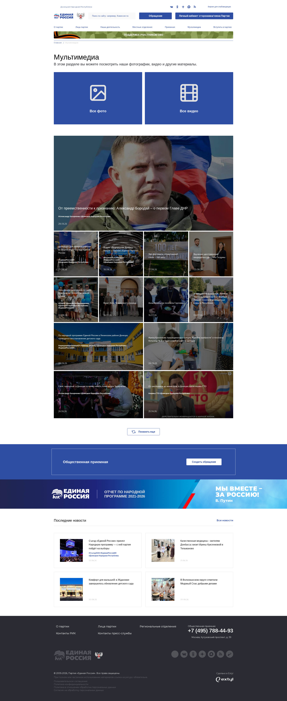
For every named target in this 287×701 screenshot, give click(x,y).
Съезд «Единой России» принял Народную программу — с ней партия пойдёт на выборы (110, 545)
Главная (58, 43)
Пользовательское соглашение (70, 681)
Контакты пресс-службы (115, 633)
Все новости (225, 520)
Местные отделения (142, 27)
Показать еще (146, 431)
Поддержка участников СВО (143, 35)
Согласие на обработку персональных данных (79, 690)
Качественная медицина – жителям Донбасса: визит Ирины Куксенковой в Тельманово (201, 545)
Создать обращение (204, 461)
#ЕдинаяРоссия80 (108, 553)
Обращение (155, 15)
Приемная (170, 27)
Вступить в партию (222, 27)
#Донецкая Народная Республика (104, 556)
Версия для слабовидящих (219, 7)
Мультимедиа (194, 27)
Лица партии (81, 27)
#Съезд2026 (94, 553)
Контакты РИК (66, 633)
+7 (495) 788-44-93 (210, 631)
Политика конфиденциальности (71, 684)
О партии (58, 27)
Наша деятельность (110, 27)
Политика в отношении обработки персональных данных (85, 687)
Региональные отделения (158, 626)
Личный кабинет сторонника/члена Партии (204, 15)
